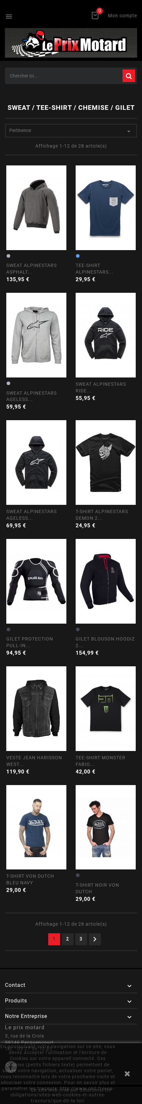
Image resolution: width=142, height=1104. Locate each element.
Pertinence (71, 131)
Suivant (94, 939)
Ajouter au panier (62, 263)
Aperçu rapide (36, 224)
